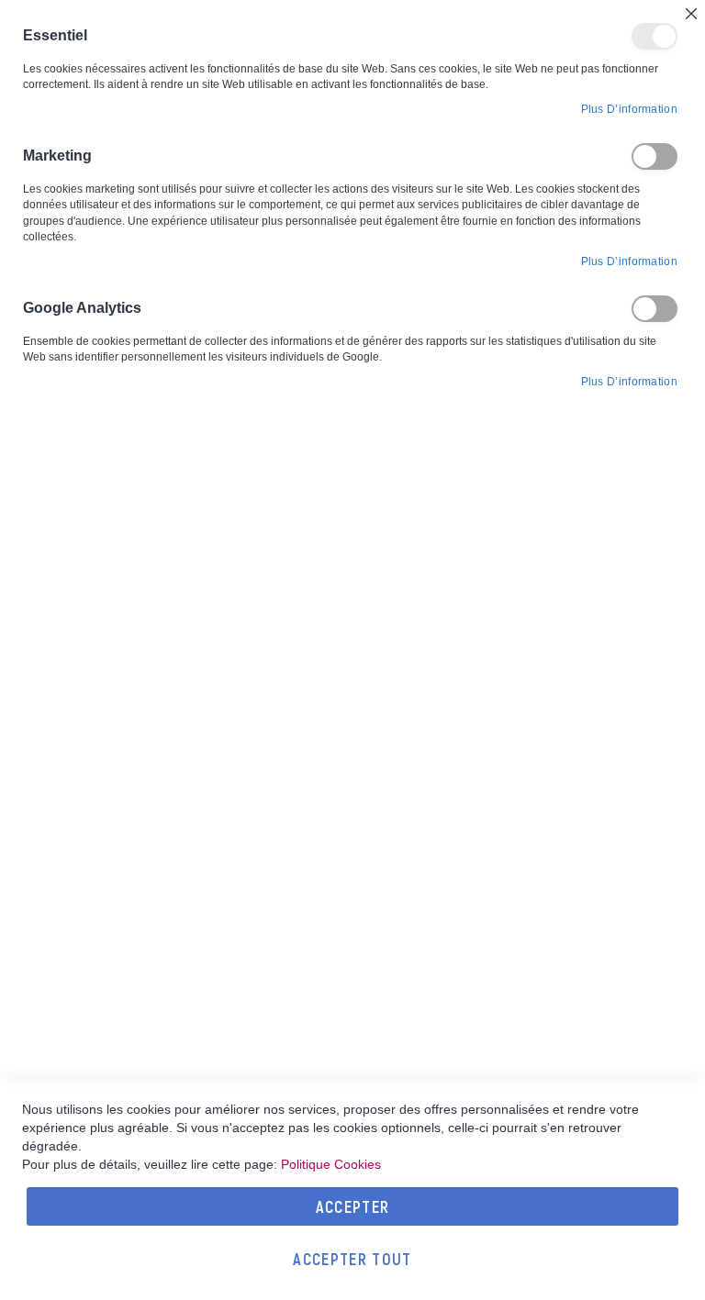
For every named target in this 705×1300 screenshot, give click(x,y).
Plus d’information (629, 109)
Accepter (353, 1206)
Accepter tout (352, 1259)
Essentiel (654, 36)
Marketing (654, 156)
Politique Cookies (331, 1164)
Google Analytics (654, 308)
